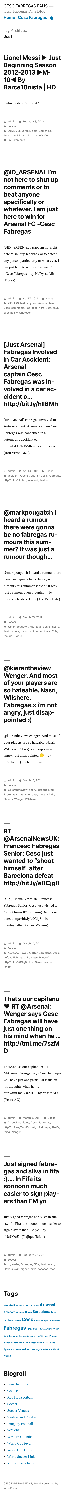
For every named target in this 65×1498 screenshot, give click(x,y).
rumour (14, 631)
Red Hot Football (20, 1397)
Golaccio (14, 1390)
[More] (52, 18)
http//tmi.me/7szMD (16, 1127)
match (33, 1336)
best (54, 1312)
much (51, 1264)
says (47, 1127)
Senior (39, 962)
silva (33, 1269)
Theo (18, 1349)
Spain (7, 1349)
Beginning (45, 130)
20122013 (14, 130)
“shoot (8, 966)
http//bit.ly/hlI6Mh (15, 480)
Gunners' (44, 1329)
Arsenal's (10, 1312)
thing (7, 1132)
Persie (53, 1336)
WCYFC (13, 1430)
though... (9, 636)
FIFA (36, 1264)
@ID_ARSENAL (17, 303)
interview (53, 1328)
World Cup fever (19, 1443)
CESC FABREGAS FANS (26, 5)
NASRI (50, 794)
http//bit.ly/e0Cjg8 (15, 962)
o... (48, 480)
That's (55, 1127)
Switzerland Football (22, 1417)
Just (6, 135)
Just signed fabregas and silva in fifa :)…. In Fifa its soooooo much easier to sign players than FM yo (31, 1182)
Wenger (19, 799)
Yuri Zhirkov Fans (20, 1463)
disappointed (46, 789)
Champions (54, 1320)
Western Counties (20, 1436)
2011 (32, 1306)
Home (9, 17)
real (20, 1342)
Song (52, 1342)
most (42, 794)
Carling (17, 1320)
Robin (25, 1343)
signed (25, 1269)
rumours (26, 631)
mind (40, 1127)
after (35, 952)
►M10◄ (43, 135)
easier (15, 1264)
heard (55, 626)
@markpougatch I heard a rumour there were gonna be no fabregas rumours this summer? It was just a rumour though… (31, 534)
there (47, 631)
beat (52, 303)
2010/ (25, 1305)
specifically (11, 312)
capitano (23, 1122)
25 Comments (16, 140)
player (7, 1342)
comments (17, 307)
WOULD (7, 1356)
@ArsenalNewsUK (19, 952)
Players (8, 799)
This (54, 631)
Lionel (14, 135)
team (13, 1349)
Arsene (20, 1312)
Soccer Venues (18, 1410)
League (13, 1336)
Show (39, 1343)
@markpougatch (18, 626)
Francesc (32, 957)
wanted (49, 962)
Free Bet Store (17, 1384)
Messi (22, 135)
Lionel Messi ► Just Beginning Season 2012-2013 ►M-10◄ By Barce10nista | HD (32, 72)
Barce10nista (30, 130)
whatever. (25, 312)
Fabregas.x (11, 794)
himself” (44, 957)
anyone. (32, 303)
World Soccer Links (21, 1456)
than (52, 1269)
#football (9, 1305)
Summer (37, 631)
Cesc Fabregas (32, 17)
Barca (28, 1312)
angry (32, 789)
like (20, 1336)
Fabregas (32, 307)
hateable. (24, 794)
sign (17, 1269)
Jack (6, 1336)
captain (8, 1320)
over (46, 1336)
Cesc (7, 307)
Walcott (26, 1349)
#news (19, 1305)
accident (13, 475)
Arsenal (43, 303)
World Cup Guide (20, 1450)
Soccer (12, 126)
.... (9, 1264)
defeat (8, 957)
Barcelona (45, 952)
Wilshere (30, 799)
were (19, 636)
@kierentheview (18, 789)
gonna (47, 626)
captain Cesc (39, 475)
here (41, 307)
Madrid (26, 1336)
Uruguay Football (20, 1423)
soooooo (43, 1269)
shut (55, 307)
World (56, 1349)
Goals (36, 1329)
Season (32, 135)
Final (29, 1328)
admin (11, 121)
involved (33, 480)
